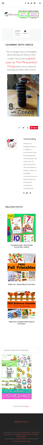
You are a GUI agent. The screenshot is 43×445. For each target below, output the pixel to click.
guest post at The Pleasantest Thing (21, 62)
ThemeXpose (19, 439)
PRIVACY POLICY (21, 422)
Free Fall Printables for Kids (21, 284)
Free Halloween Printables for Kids (21, 323)
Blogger (26, 406)
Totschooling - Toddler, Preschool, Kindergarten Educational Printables (22, 434)
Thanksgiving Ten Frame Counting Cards (21, 246)
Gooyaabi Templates (21, 441)
